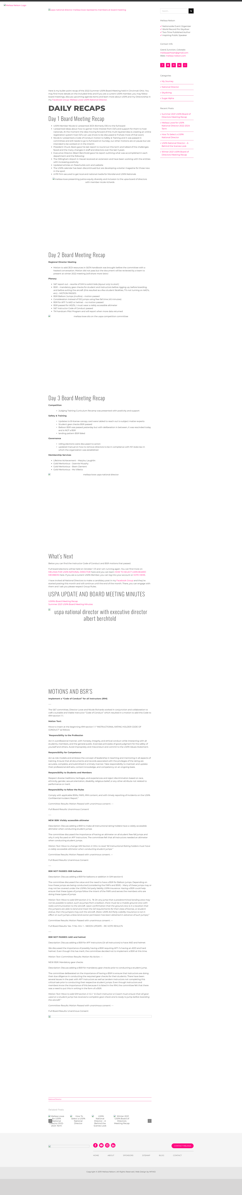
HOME (96, 1155)
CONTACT (177, 1155)
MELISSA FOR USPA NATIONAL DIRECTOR (69, 572)
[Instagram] (174, 65)
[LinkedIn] (179, 65)
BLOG (161, 1155)
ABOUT (111, 1155)
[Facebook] (162, 65)
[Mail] (185, 65)
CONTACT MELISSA (182, 1146)
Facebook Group (124, 580)
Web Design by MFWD (145, 1172)
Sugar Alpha (168, 98)
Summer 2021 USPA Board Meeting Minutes (70, 604)
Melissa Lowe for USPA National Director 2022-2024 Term (176, 125)
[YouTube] (168, 65)
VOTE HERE (139, 575)
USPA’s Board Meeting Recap (63, 601)
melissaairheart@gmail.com (174, 53)
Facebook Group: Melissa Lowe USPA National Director (79, 100)
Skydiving (167, 92)
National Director (55, 1099)
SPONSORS (128, 1155)
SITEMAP (146, 1155)
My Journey (167, 81)
